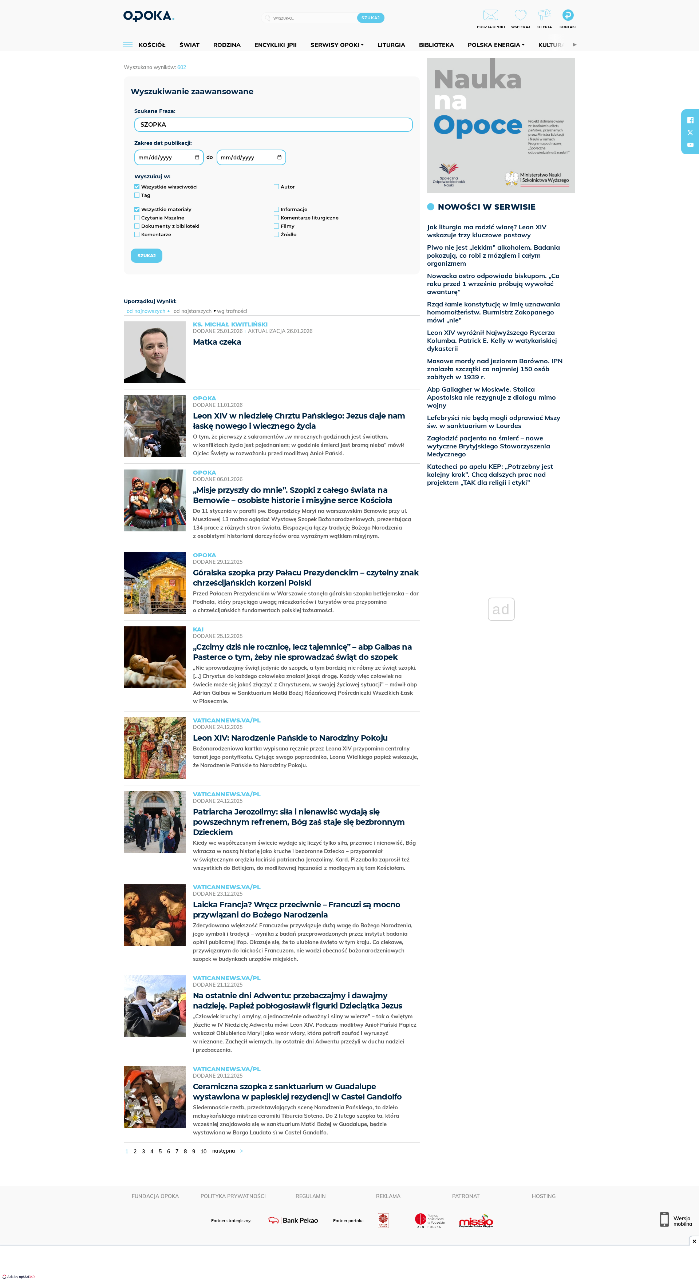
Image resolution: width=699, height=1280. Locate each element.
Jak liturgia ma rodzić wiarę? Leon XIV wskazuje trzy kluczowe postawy (486, 231)
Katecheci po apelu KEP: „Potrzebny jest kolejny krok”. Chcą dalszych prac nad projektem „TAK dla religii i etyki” (490, 474)
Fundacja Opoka (155, 1196)
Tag (145, 195)
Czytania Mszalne (162, 218)
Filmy (288, 226)
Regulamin (311, 1196)
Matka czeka (217, 341)
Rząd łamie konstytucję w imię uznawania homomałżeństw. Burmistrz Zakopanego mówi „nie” (493, 312)
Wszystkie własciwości (169, 187)
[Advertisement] (349, 1263)
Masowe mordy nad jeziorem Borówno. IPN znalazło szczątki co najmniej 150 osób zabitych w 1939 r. (495, 369)
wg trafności (232, 311)
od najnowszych (146, 311)
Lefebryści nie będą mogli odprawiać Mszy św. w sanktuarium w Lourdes (493, 421)
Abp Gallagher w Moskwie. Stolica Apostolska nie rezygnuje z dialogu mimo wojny (491, 397)
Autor (288, 187)
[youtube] (690, 145)
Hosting (544, 1196)
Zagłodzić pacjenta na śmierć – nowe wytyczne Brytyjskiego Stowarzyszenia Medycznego (488, 446)
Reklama (388, 1196)
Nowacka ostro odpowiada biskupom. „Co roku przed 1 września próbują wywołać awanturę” (493, 284)
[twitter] (690, 132)
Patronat (466, 1196)
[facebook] (690, 120)
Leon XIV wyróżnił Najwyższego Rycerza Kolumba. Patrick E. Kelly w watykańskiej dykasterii (492, 340)
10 (203, 1151)
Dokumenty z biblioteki (170, 226)
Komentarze (156, 234)
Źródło (288, 234)
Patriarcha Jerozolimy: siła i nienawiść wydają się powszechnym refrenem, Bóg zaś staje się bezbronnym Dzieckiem (299, 822)
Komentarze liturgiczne (310, 218)
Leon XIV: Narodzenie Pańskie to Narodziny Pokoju (290, 737)
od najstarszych (193, 311)
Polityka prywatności (233, 1196)
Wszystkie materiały (166, 209)
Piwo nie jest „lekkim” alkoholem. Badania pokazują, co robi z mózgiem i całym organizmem (493, 255)
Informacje (294, 209)
